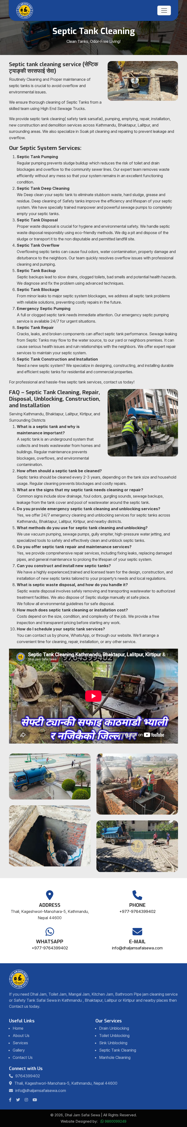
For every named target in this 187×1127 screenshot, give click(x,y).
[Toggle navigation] (164, 10)
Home (18, 1028)
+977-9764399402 (137, 911)
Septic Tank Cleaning (117, 1050)
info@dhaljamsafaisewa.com (137, 947)
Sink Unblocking (113, 1042)
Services (20, 1042)
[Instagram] (27, 1099)
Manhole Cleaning (115, 1057)
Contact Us (23, 1057)
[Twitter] (19, 1099)
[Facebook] (11, 1099)
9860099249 (115, 1121)
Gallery (19, 1050)
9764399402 (27, 1075)
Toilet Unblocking (114, 1035)
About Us (21, 1035)
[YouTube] (36, 1099)
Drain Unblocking (114, 1028)
